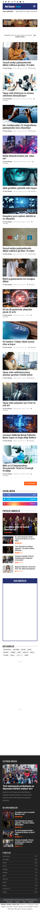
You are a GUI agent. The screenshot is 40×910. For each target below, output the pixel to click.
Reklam (31, 902)
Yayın (24, 902)
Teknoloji (33, 68)
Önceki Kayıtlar (30, 483)
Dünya (29, 649)
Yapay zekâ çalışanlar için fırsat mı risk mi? (19, 404)
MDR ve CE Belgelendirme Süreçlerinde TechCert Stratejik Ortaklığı (18, 468)
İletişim (17, 902)
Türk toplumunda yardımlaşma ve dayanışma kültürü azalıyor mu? (18, 787)
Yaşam (26, 655)
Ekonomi (6, 652)
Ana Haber (16, 649)
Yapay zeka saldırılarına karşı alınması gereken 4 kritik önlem (17, 373)
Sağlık (12, 655)
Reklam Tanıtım (6, 904)
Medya (32, 652)
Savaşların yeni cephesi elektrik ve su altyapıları (19, 217)
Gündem (13, 652)
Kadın (19, 652)
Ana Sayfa (9, 902)
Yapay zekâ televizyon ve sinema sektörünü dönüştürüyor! (18, 94)
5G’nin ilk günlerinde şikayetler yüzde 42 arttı (17, 310)
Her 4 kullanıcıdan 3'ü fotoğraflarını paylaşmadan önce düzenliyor (19, 126)
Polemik (6, 655)
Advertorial (7, 649)
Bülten (23, 649)
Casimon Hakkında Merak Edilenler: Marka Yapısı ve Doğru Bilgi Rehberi (19, 436)
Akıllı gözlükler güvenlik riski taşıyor (20, 188)
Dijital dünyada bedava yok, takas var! (18, 157)
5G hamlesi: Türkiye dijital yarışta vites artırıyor (18, 343)
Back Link (16, 904)
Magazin (25, 652)
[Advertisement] (20, 683)
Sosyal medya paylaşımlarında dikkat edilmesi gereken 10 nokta (18, 63)
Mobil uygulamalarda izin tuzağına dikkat (19, 280)
